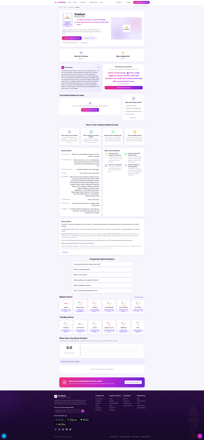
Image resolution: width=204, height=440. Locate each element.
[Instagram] (59, 429)
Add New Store (93, 2)
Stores (75, 2)
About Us (125, 398)
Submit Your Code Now (124, 87)
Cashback (98, 401)
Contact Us (126, 401)
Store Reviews (141, 401)
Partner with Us (127, 405)
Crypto (97, 405)
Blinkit (111, 405)
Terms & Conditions (124, 436)
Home (69, 2)
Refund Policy (141, 405)
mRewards (112, 410)
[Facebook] (63, 429)
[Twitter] (55, 429)
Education (71, 7)
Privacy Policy (114, 436)
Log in (62, 361)
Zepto (111, 398)
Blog (101, 2)
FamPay (111, 401)
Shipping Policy (141, 407)
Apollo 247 (112, 407)
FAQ (138, 403)
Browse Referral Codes (73, 38)
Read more (65, 252)
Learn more (133, 117)
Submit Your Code (89, 38)
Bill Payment (98, 398)
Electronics (98, 410)
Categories (83, 2)
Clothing (97, 403)
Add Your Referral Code (90, 110)
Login (128, 2)
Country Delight (113, 403)
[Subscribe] (82, 411)
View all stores (139, 297)
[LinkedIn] (66, 429)
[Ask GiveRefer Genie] (200, 436)
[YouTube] (70, 429)
